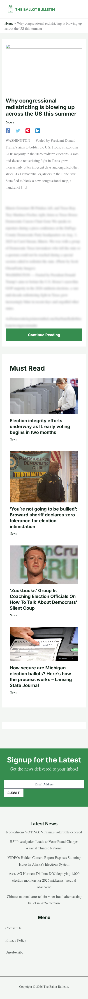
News (10, 122)
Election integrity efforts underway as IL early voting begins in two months (40, 426)
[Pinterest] (27, 130)
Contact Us (13, 928)
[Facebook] (8, 130)
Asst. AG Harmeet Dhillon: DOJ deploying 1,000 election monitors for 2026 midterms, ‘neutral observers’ (44, 880)
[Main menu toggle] (78, 9)
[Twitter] (18, 130)
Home (9, 23)
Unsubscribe (14, 952)
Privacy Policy (15, 940)
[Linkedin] (37, 130)
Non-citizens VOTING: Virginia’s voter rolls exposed (44, 832)
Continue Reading (44, 335)
